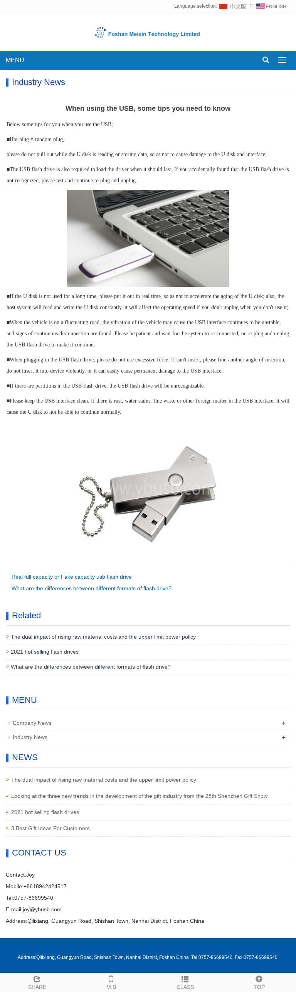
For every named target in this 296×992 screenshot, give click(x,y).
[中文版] (233, 6)
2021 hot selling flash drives (45, 652)
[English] (271, 6)
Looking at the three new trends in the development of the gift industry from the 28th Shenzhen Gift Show (139, 796)
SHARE (37, 987)
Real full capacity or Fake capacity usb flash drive (72, 577)
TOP (259, 987)
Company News (32, 723)
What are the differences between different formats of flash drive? (92, 588)
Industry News (30, 737)
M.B (111, 987)
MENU (15, 60)
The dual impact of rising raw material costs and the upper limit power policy (103, 637)
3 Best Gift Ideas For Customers (50, 828)
